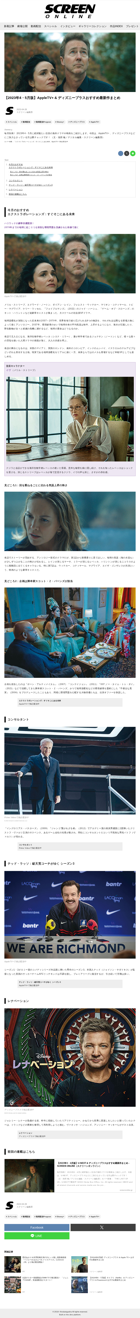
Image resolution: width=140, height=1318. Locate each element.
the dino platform (73, 1315)
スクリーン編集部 (25, 112)
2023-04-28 (22, 109)
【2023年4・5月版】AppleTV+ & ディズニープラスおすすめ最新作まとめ (62, 98)
